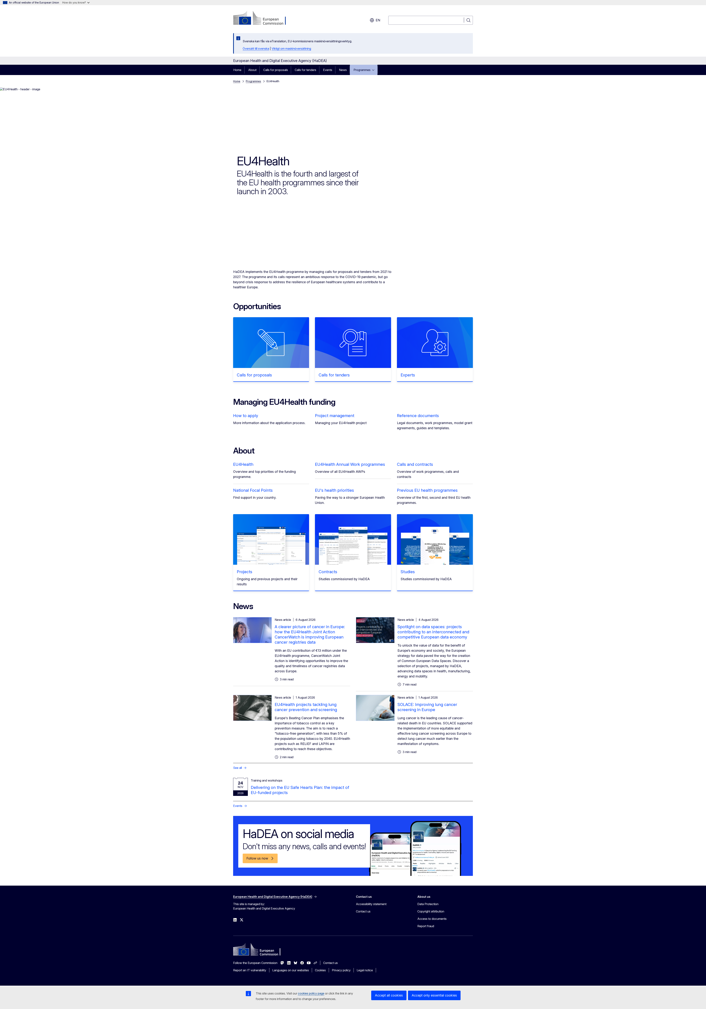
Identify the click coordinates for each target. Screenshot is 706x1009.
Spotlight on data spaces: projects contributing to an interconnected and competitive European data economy (433, 631)
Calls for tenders (305, 70)
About (252, 70)
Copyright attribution (430, 911)
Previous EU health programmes (427, 490)
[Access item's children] (374, 70)
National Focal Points (253, 490)
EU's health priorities (334, 490)
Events (327, 70)
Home (237, 70)
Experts (408, 375)
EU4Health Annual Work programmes (350, 464)
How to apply (245, 415)
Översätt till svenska (256, 48)
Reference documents (418, 415)
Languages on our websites (290, 970)
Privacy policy (341, 970)
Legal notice (365, 970)
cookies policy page (311, 993)
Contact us (363, 911)
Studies (408, 571)
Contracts (328, 571)
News (343, 70)
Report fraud (425, 926)
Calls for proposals (275, 70)
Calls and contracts (415, 464)
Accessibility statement (371, 904)
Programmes (362, 70)
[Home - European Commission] (263, 18)
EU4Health (243, 464)
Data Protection (427, 904)
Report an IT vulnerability (249, 970)
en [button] (378, 20)
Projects (244, 571)
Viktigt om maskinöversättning (291, 48)
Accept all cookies (389, 995)
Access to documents (432, 919)
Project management (334, 415)
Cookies (320, 970)
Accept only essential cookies (434, 995)
